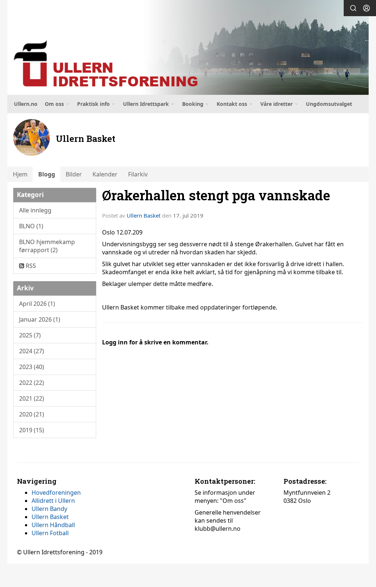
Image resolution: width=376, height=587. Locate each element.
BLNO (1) (31, 226)
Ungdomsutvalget (329, 103)
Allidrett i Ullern (53, 501)
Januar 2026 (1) (39, 319)
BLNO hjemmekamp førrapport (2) (47, 246)
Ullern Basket (143, 215)
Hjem (20, 174)
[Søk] (353, 8)
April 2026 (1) (37, 304)
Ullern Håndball (53, 525)
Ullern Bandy (49, 509)
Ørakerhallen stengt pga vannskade (216, 195)
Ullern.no (25, 103)
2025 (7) (30, 335)
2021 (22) (31, 398)
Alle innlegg (35, 210)
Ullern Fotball (50, 533)
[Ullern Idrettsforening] (188, 47)
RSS (30, 266)
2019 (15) (31, 430)
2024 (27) (31, 351)
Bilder (74, 174)
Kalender (105, 174)
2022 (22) (31, 383)
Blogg (46, 174)
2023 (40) (31, 367)
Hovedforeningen (56, 492)
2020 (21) (31, 414)
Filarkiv (138, 174)
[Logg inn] (366, 8)
